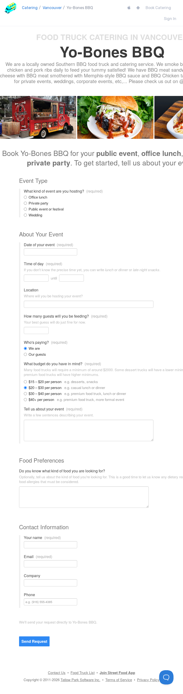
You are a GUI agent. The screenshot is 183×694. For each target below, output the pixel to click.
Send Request (34, 641)
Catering (30, 7)
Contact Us (57, 672)
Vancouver (52, 7)
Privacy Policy (148, 679)
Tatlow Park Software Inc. (80, 679)
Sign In (170, 18)
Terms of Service (118, 679)
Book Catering (158, 7)
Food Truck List (83, 672)
